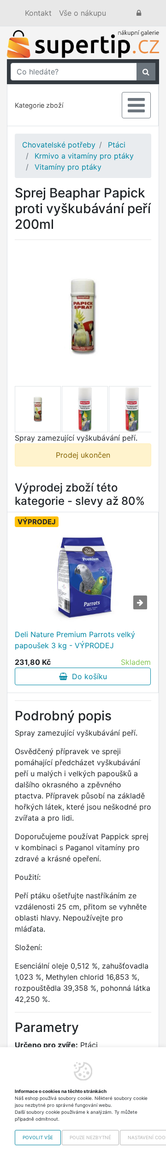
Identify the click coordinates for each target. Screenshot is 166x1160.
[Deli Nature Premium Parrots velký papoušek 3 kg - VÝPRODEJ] (83, 577)
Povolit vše (38, 1137)
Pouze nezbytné (90, 1137)
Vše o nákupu (82, 13)
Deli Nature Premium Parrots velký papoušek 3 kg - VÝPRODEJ (75, 640)
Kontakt (38, 13)
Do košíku (87, 676)
